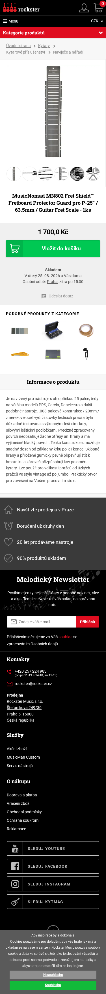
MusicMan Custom (23, 757)
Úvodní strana (18, 45)
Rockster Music (62, 947)
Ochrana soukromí (23, 820)
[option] (53, 111)
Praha (52, 281)
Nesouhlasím (53, 975)
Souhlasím (53, 985)
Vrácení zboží (18, 803)
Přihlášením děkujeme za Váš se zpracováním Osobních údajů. (42, 640)
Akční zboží (17, 748)
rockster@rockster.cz (33, 683)
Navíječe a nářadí (68, 52)
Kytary (44, 45)
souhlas (65, 637)
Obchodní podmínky (24, 812)
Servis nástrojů (20, 765)
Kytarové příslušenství (25, 52)
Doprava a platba (22, 795)
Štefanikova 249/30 (24, 707)
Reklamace (16, 829)
